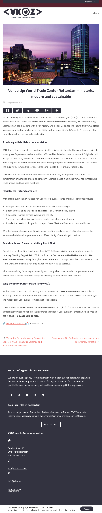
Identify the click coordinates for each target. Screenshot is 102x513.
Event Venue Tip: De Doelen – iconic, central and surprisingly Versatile (75, 340)
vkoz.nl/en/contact (15, 323)
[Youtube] (37, 110)
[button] (51, 1)
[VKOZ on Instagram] (42, 395)
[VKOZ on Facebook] (11, 395)
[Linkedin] (27, 110)
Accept (86, 508)
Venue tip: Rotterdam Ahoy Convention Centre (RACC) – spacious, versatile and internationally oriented (24, 341)
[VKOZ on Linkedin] (34, 395)
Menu (95, 13)
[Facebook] (7, 110)
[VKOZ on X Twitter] (19, 395)
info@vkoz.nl (14, 481)
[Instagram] (47, 110)
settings (73, 510)
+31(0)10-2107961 (17, 468)
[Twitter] (17, 110)
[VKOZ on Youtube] (27, 395)
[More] (56, 110)
